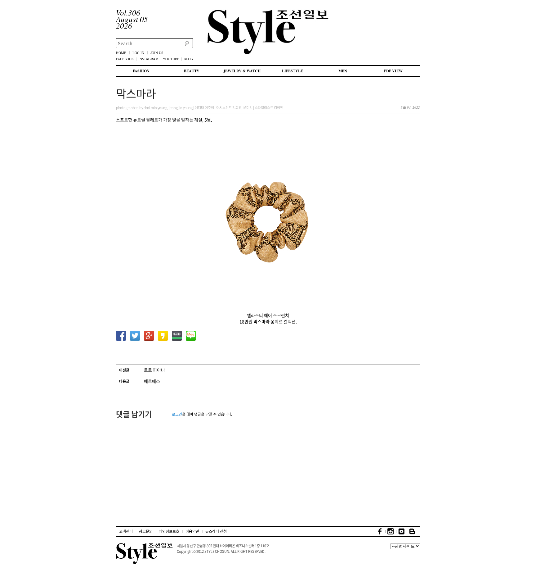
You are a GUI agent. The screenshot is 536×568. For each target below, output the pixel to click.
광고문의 (146, 531)
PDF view (393, 71)
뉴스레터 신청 (216, 531)
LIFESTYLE (292, 71)
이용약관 (192, 531)
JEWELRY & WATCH (242, 71)
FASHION (141, 71)
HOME (121, 53)
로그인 (177, 414)
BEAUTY (191, 71)
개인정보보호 (169, 531)
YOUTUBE (171, 59)
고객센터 (126, 531)
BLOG (188, 59)
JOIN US (156, 53)
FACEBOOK (125, 59)
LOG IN (138, 53)
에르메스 (152, 381)
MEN (342, 71)
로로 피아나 (154, 370)
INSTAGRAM (148, 59)
